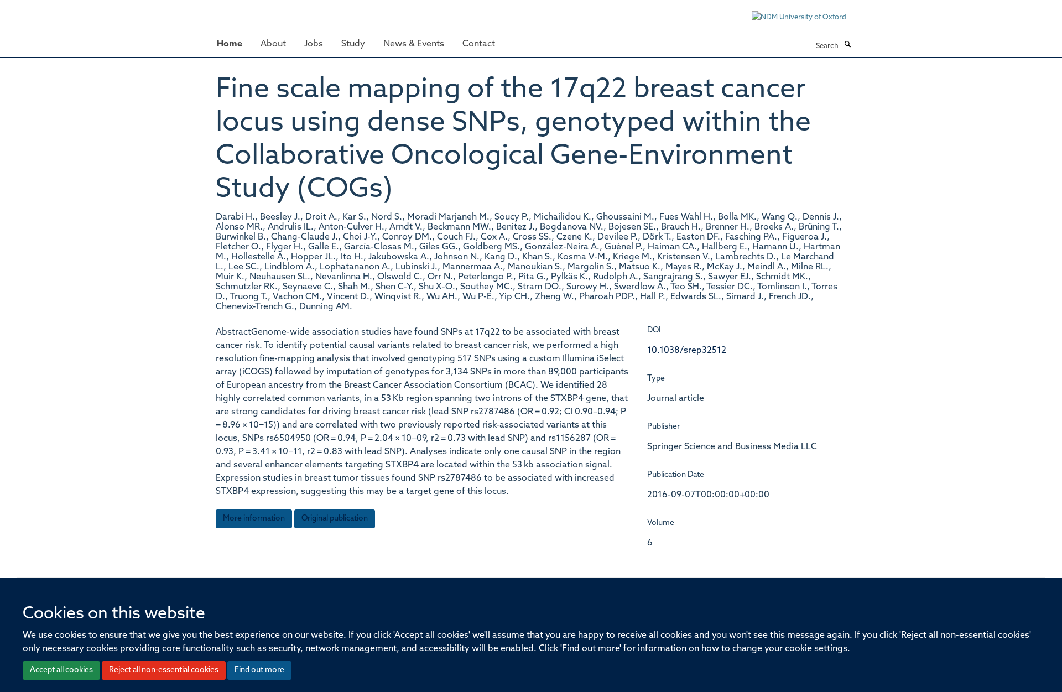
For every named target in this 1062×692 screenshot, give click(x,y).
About (273, 44)
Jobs (313, 44)
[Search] (847, 45)
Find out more (259, 670)
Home (229, 44)
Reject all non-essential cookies (163, 670)
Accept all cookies (61, 670)
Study (353, 44)
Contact (478, 44)
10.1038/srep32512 (686, 350)
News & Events (413, 44)
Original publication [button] (334, 518)
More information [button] (254, 518)
